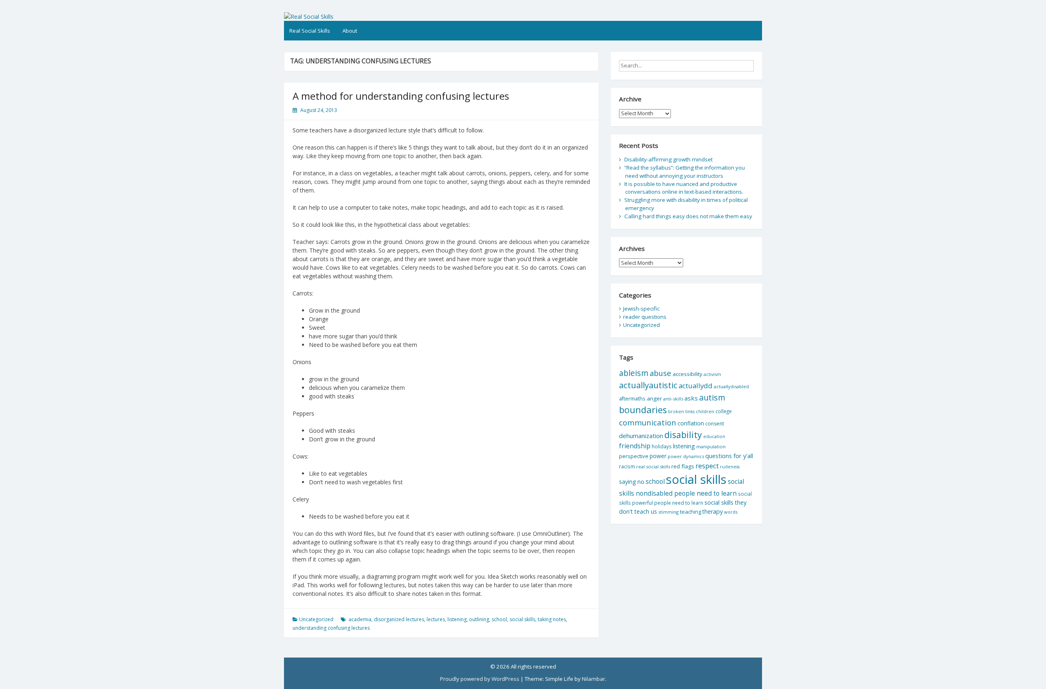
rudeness (730, 467)
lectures (436, 619)
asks (691, 398)
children (705, 411)
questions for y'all (729, 456)
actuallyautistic (648, 385)
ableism (633, 372)
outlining (479, 619)
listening (457, 619)
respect (707, 465)
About (349, 30)
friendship (634, 445)
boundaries (643, 410)
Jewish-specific (641, 308)
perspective (633, 456)
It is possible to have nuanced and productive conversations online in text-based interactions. (683, 188)
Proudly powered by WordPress (479, 678)
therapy (712, 511)
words (731, 512)
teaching (690, 511)
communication (647, 422)
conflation (690, 423)
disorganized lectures (399, 619)
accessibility (687, 374)
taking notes (552, 619)
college (723, 411)
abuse (660, 373)
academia (360, 619)
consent (714, 423)
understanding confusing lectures (331, 627)
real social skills (653, 466)
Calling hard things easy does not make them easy (688, 216)
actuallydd (696, 385)
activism (712, 374)
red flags (682, 466)
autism (712, 397)
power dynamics (686, 456)
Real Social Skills (309, 30)
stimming (668, 512)
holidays (662, 446)
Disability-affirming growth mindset (668, 159)
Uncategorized (316, 619)
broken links (681, 411)
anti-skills (673, 399)
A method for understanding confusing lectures (401, 96)
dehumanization (641, 436)
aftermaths (632, 398)
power (658, 456)
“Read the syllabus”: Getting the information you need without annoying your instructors (684, 171)
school (499, 619)
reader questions (644, 316)
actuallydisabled (731, 386)
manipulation (711, 446)
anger (654, 398)
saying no (631, 481)
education (714, 436)
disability (683, 435)
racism (627, 466)
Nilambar (593, 678)
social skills (522, 619)
